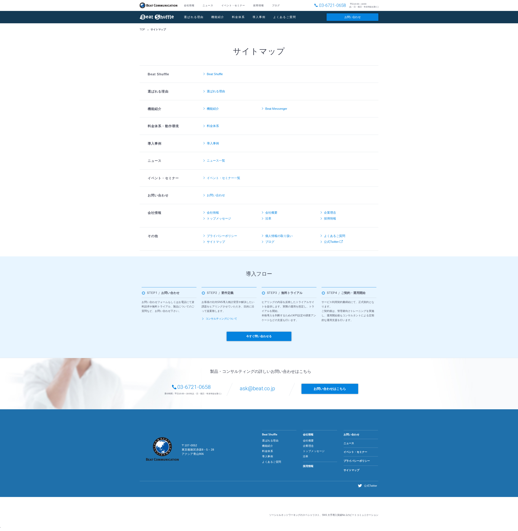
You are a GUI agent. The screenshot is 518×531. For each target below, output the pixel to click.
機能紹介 (217, 17)
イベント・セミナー (233, 5)
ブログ (276, 5)
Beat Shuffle (157, 17)
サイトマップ (216, 241)
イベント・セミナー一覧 (223, 178)
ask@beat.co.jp (257, 388)
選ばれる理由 (194, 17)
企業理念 (330, 212)
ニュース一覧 (216, 160)
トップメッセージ (219, 218)
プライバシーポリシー (222, 236)
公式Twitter (332, 241)
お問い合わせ (352, 17)
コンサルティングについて (221, 318)
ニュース (208, 5)
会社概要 (271, 212)
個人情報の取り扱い (279, 236)
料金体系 (238, 17)
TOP (142, 29)
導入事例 (259, 17)
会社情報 (189, 5)
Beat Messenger (276, 108)
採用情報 (258, 5)
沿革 (268, 218)
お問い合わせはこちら (330, 388)
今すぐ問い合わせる (259, 336)
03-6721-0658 (332, 5)
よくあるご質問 (284, 17)
